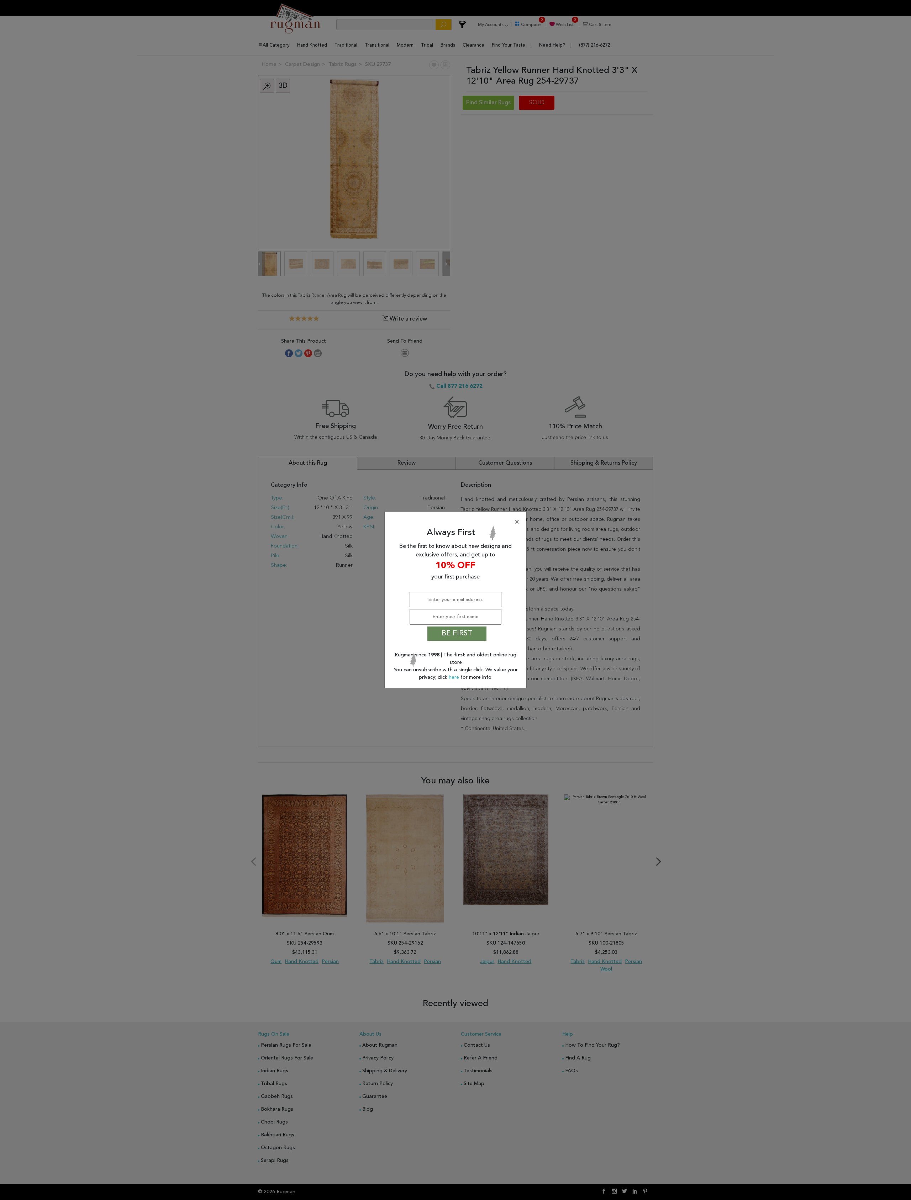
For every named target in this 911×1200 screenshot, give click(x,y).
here (454, 677)
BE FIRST (457, 633)
